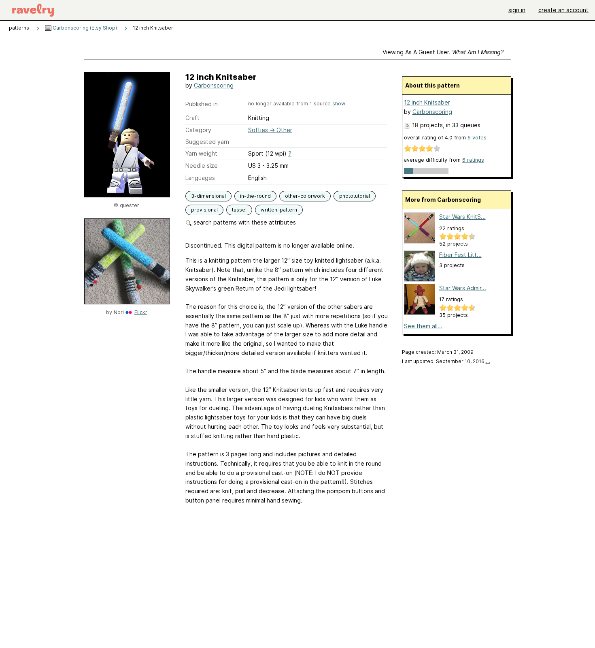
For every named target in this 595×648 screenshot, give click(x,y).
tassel (239, 210)
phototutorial (354, 196)
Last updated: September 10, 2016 (446, 361)
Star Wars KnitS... (462, 216)
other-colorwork (305, 196)
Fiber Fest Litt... (460, 254)
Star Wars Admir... (462, 287)
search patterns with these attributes (244, 222)
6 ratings (473, 160)
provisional (204, 210)
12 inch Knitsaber (427, 102)
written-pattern (279, 210)
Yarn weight (201, 153)
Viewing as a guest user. (443, 52)
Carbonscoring (214, 85)
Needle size (201, 165)
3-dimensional (208, 196)
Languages (200, 177)
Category (198, 129)
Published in (201, 104)
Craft (192, 117)
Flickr (140, 312)
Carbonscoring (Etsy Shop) (84, 28)
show (338, 104)
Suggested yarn (207, 141)
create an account (563, 9)
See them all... (423, 326)
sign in (516, 9)
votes (477, 138)
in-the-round (255, 196)
